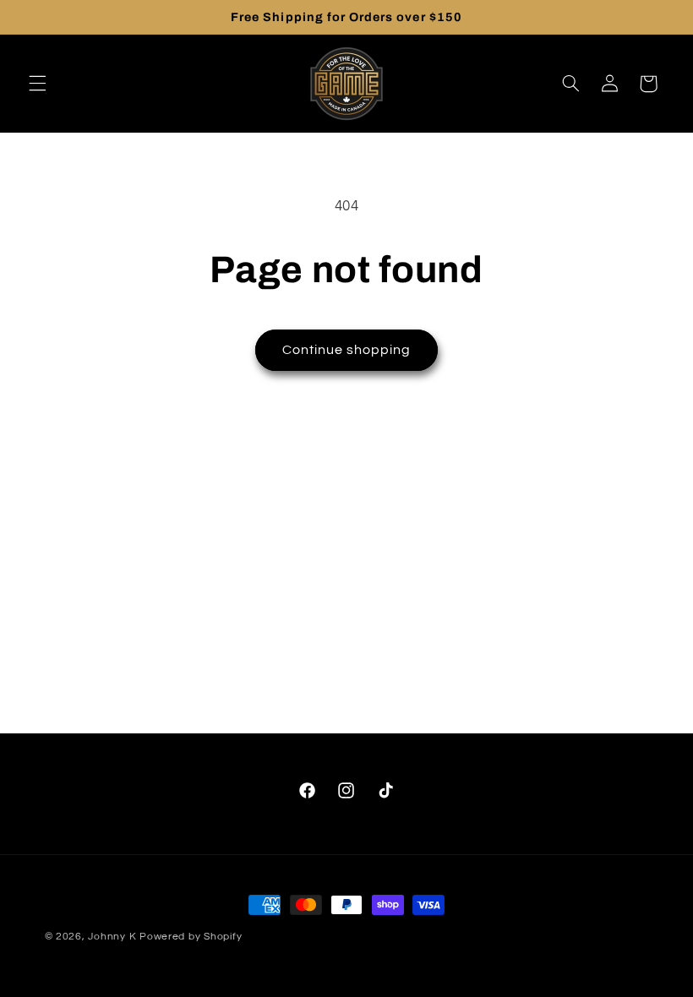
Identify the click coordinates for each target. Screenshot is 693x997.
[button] (37, 83)
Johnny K (112, 936)
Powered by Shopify (190, 936)
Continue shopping (347, 350)
